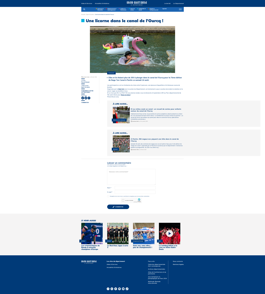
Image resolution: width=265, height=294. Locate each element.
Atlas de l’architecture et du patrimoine (157, 273)
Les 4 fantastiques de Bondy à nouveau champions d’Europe (90, 247)
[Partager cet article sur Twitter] (86, 98)
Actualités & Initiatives (102, 3)
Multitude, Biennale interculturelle (154, 282)
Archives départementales (156, 269)
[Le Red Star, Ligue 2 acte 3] (118, 233)
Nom (109, 188)
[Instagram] (119, 288)
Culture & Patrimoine (123, 9)
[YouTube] (123, 288)
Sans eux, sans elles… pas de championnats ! (142, 246)
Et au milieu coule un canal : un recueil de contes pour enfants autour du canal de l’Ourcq (156, 110)
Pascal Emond (85, 82)
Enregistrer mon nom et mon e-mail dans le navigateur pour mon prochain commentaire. (129, 196)
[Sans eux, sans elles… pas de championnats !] (143, 233)
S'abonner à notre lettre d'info (87, 91)
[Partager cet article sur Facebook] (89, 98)
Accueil (83, 14)
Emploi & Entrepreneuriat (154, 9)
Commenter (85, 102)
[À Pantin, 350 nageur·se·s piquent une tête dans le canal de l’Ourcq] (121, 143)
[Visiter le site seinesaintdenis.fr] (88, 262)
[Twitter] (115, 288)
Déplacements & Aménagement (112, 9)
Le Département (178, 3)
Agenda (164, 8)
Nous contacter (178, 261)
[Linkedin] (111, 288)
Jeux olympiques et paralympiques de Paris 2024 (157, 277)
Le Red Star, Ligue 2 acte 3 (117, 246)
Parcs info (151, 261)
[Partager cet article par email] (82, 98)
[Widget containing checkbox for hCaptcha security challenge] (131, 200)
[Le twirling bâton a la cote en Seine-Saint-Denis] (169, 233)
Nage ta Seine (125, 95)
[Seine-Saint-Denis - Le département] (137, 3)
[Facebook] (108, 288)
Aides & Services (86, 3)
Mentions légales (178, 264)
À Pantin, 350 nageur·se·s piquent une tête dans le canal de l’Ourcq (155, 140)
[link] (121, 89)
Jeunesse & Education (100, 9)
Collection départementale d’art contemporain (156, 265)
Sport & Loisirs (132, 9)
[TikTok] (127, 288)
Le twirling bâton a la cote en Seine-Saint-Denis (168, 247)
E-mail (109, 192)
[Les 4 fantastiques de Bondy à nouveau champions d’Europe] (92, 233)
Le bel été (167, 3)
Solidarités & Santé (142, 9)
